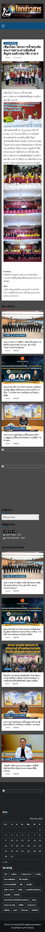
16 (6, 846)
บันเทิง (20, 889)
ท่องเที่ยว (29, 884)
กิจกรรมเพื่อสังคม (9, 879)
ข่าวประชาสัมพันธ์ (10, 43)
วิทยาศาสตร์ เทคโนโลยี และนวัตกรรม (16, 900)
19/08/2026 (16, 774)
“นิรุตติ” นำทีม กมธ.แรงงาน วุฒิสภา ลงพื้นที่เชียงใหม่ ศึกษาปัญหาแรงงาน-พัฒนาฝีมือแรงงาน (21, 768)
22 (40, 846)
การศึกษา (14, 874)
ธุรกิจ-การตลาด (9, 889)
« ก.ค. (5, 862)
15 (40, 841)
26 (22, 851)
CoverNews (16, 928)
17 (12, 846)
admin (7, 684)
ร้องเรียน (17, 895)
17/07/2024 (17, 57)
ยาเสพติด (7, 895)
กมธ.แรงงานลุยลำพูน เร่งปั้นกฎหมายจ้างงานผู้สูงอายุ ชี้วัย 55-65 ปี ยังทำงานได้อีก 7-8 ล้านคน (22, 437)
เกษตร (15, 910)
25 (17, 851)
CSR (5, 874)
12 (22, 841)
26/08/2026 (16, 351)
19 (22, 846)
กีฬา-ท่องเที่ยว (23, 879)
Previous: (22, 276)
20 (28, 846)
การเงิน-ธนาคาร (26, 874)
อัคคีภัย (21, 905)
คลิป (21, 884)
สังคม (34, 900)
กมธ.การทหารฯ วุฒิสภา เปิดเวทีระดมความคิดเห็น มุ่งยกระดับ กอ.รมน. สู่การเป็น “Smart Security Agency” (22, 345)
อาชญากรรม (31, 905)
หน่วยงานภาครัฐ (9, 905)
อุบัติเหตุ (7, 910)
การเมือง (7, 335)
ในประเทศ (8, 669)
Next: (22, 291)
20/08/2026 (16, 444)
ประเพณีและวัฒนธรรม (33, 889)
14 (35, 841)
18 (17, 846)
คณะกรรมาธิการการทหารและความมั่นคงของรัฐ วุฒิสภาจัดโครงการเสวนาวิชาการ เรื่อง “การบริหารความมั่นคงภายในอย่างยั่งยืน (22, 391)
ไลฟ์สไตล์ (35, 910)
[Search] (42, 26)
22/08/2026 (15, 684)
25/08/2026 (16, 398)
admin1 (7, 57)
